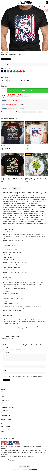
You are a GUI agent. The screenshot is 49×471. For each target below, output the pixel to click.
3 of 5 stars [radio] (8, 350)
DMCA (2, 431)
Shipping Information (6, 426)
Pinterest (3, 394)
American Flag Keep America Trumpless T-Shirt (36, 147)
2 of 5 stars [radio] (5, 350)
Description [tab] (5, 188)
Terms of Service (5, 413)
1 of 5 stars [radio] (3, 350)
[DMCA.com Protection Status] (33, 469)
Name (4, 363)
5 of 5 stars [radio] (18, 350)
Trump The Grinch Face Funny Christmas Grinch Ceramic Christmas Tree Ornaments (36, 179)
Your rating (6, 347)
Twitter (2, 396)
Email (4, 370)
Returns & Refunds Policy (7, 407)
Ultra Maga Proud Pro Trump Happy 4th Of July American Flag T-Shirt (11, 179)
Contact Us (4, 423)
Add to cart (27, 90)
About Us (3, 405)
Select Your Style (5, 62)
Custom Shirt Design (6, 415)
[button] (2, 2)
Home (2, 52)
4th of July (8, 52)
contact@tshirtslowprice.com (11, 459)
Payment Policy (5, 429)
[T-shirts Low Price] (24, 2)
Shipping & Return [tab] (15, 188)
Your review (6, 352)
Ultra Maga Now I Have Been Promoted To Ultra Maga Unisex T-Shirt (12, 147)
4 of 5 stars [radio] (13, 350)
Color (2, 68)
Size (2, 77)
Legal (2, 434)
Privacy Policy (4, 410)
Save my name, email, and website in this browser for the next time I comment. (23, 376)
